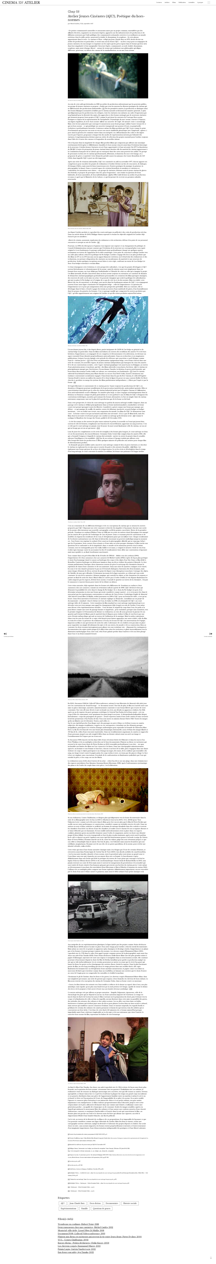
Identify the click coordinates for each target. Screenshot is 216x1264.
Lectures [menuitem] (159, 2)
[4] (98, 242)
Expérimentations (68, 1209)
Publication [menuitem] (182, 2)
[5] (88, 360)
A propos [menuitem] (200, 2)
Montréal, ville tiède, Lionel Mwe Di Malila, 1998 (81, 1230)
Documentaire (112, 1203)
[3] (110, 175)
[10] (98, 428)
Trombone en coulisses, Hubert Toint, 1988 (78, 1224)
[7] (131, 371)
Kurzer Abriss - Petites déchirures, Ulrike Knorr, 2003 (83, 1243)
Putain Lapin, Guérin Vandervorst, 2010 (77, 1249)
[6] (135, 367)
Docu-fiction (95, 1203)
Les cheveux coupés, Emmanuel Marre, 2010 (79, 1246)
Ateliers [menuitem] (167, 2)
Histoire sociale (130, 1203)
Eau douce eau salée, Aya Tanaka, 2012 (76, 1252)
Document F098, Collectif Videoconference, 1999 (81, 1233)
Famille (84, 1209)
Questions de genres (101, 1209)
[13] (131, 989)
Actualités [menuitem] (191, 2)
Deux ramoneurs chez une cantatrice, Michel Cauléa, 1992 (85, 1227)
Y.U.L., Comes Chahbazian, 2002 (73, 1240)
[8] (75, 382)
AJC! (63, 1203)
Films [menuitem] (174, 2)
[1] (103, 108)
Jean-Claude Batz (77, 1203)
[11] (97, 438)
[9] (134, 416)
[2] (144, 122)
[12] (132, 447)
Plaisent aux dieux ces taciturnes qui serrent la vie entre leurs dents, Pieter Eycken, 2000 (100, 1237)
